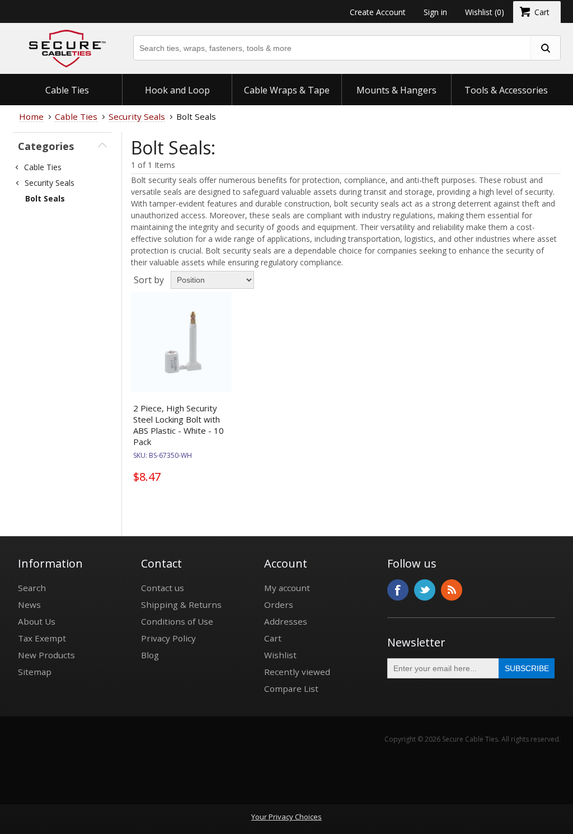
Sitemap (34, 671)
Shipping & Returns (181, 604)
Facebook (397, 590)
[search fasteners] (545, 47)
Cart (272, 638)
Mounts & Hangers (396, 90)
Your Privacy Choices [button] (286, 817)
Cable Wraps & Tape (287, 90)
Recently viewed (297, 671)
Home (31, 116)
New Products (46, 654)
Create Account (378, 12)
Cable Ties (67, 90)
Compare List (291, 688)
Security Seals (49, 182)
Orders (278, 604)
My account (287, 587)
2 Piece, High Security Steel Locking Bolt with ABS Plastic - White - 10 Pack (178, 424)
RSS (451, 590)
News (29, 604)
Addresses (285, 621)
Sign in (435, 12)
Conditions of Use (177, 621)
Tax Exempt (42, 638)
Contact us (162, 587)
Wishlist (280, 654)
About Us (36, 621)
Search (32, 587)
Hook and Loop (177, 90)
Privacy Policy (168, 638)
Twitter (424, 590)
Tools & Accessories (506, 90)
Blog (150, 654)
